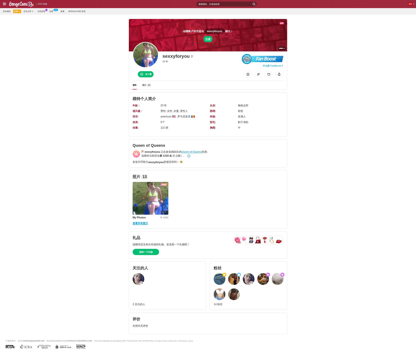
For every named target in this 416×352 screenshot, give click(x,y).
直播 (62, 11)
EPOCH (73, 341)
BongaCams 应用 (76, 11)
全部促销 (41, 11)
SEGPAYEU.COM (85, 341)
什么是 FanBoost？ (273, 65)
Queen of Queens (192, 151)
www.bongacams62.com (34, 341)
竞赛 (51, 11)
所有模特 (7, 11)
